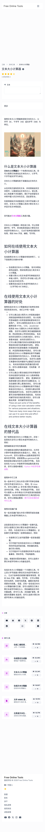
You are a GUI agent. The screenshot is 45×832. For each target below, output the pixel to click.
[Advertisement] (22, 39)
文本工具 (12, 64)
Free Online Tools (13, 6)
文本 (8, 85)
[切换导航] (38, 6)
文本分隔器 (16, 216)
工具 (3, 64)
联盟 (6, 794)
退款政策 (7, 812)
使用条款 (7, 808)
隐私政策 (7, 805)
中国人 (10, 785)
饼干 (6, 801)
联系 (6, 798)
